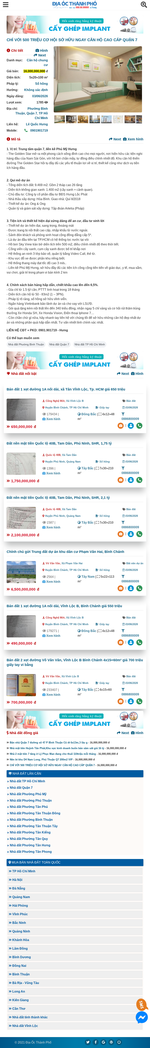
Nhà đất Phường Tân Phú (29, 806)
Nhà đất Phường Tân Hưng (30, 845)
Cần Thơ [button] (18, 1008)
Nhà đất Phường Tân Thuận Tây (34, 826)
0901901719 (38, 130)
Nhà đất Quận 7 (59, 344)
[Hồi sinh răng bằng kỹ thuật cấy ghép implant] (75, 25)
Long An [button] (18, 991)
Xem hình (135, 139)
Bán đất (131, 400)
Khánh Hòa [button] (20, 940)
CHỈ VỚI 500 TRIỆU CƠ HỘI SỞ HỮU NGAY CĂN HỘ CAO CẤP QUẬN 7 (52, 765)
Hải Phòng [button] (20, 905)
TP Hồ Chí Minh (78, 407)
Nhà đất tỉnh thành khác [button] (30, 1017)
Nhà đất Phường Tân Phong (31, 851)
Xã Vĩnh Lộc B (75, 400)
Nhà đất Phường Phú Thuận (31, 800)
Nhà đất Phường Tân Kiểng (30, 832)
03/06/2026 (40, 96)
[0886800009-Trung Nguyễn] (131, 479)
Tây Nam (88, 576)
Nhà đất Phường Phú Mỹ (28, 794)
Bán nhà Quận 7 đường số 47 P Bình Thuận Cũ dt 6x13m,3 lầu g (49, 742)
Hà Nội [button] (17, 879)
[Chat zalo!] (142, 1008)
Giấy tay (104, 407)
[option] (59, 119)
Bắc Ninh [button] (19, 922)
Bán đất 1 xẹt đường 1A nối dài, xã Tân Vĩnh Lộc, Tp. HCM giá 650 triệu (66, 389)
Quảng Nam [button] (21, 897)
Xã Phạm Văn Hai (72, 563)
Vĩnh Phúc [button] (20, 914)
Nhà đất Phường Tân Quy (29, 838)
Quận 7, (33, 113)
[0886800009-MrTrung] (131, 588)
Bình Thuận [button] (21, 974)
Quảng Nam (73, 461)
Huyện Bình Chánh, (57, 407)
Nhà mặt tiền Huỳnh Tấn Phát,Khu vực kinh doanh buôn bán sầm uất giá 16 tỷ (57, 748)
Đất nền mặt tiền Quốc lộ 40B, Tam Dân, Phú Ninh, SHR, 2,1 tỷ (58, 498)
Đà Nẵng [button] (18, 888)
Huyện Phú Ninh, (55, 461)
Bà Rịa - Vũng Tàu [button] (25, 983)
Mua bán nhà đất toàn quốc (36, 862)
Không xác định (36, 90)
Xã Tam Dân (69, 455)
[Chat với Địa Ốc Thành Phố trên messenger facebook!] (142, 1021)
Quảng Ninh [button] (21, 931)
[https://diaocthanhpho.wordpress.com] (111, 1042)
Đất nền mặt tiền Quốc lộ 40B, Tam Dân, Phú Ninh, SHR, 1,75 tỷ (59, 443)
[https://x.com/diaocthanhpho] (88, 1042)
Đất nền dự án (134, 563)
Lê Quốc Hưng (37, 124)
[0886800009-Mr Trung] (131, 701)
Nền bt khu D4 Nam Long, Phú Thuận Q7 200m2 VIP (41, 759)
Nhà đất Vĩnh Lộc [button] (25, 1026)
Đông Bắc (88, 414)
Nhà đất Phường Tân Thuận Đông (35, 813)
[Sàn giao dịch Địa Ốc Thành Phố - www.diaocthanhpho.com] (74, 7)
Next (41, 55)
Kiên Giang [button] (20, 1000)
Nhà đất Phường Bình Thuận (26, 344)
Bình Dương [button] (21, 957)
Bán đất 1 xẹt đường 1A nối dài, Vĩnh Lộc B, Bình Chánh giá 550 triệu (64, 606)
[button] (5, 5)
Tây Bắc (87, 468)
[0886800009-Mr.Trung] (131, 425)
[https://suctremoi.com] (119, 1042)
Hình (43, 51)
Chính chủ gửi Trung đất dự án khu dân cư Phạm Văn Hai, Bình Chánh (65, 552)
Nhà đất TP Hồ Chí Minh (90, 344)
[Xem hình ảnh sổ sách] (121, 425)
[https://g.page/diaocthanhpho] (103, 1042)
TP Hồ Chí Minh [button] (23, 871)
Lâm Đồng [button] (20, 948)
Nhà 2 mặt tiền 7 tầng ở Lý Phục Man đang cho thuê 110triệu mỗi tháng (53, 753)
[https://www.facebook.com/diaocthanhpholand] (96, 1042)
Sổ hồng (41, 83)
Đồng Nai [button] (19, 965)
